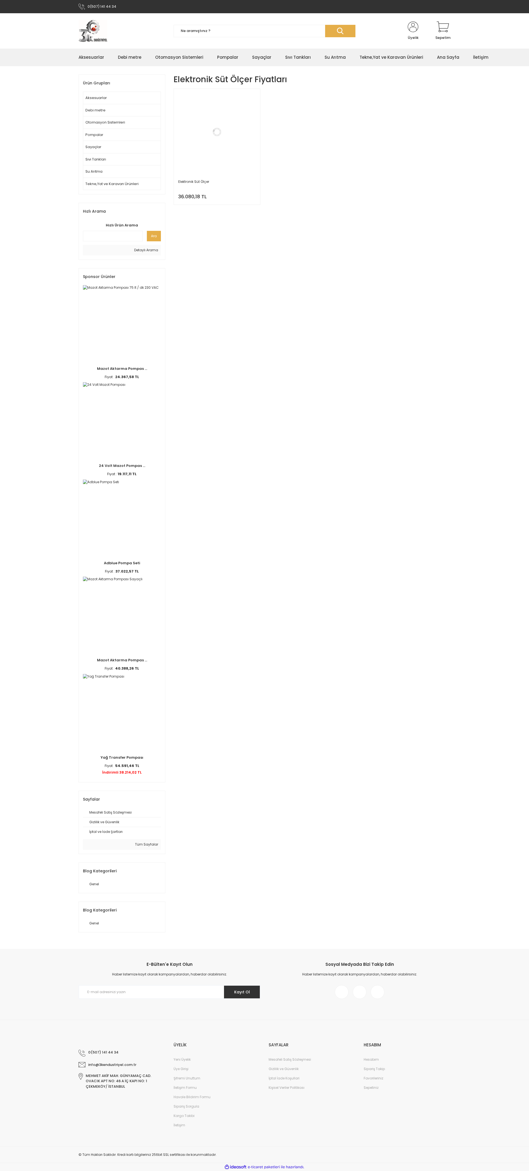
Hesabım (371, 1059)
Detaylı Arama (145, 250)
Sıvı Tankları (95, 159)
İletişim (179, 1125)
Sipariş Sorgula (186, 1106)
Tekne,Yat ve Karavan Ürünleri (112, 183)
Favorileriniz (373, 1078)
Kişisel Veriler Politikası (286, 1087)
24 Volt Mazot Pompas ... (122, 465)
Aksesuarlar (96, 97)
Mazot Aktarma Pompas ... (122, 368)
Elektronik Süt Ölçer (193, 181)
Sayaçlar (93, 146)
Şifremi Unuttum (187, 1078)
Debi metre (95, 110)
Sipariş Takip (374, 1068)
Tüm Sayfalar (146, 844)
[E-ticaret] (264, 1166)
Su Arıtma (93, 171)
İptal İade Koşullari (284, 1078)
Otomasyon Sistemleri (105, 122)
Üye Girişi (181, 1068)
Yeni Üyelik (182, 1059)
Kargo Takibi (184, 1115)
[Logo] (93, 31)
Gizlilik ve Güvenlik (284, 1068)
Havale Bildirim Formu (192, 1097)
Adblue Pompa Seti (122, 563)
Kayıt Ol (242, 992)
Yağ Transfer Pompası (122, 757)
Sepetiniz (371, 1087)
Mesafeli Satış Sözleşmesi (290, 1059)
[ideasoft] (236, 1167)
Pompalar (94, 134)
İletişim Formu (185, 1087)
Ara (154, 236)
